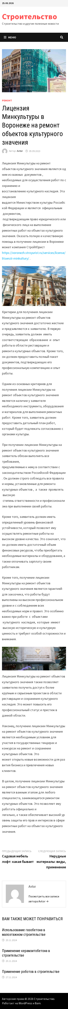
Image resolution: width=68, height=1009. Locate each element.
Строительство (29, 16)
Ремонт (7, 100)
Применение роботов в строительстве (30, 971)
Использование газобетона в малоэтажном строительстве (24, 932)
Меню (12, 37)
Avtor (20, 151)
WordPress (25, 1003)
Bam (38, 1003)
